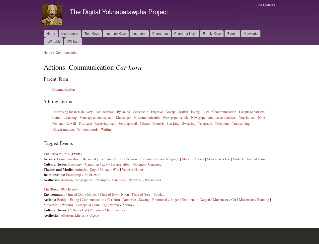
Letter (56, 117)
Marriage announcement (96, 117)
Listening (70, 117)
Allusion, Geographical (77, 180)
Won (116, 169)
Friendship (73, 174)
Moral (186, 159)
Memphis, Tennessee (111, 180)
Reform (199, 159)
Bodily (62, 199)
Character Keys (185, 33)
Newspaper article (175, 117)
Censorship (140, 111)
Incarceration (120, 164)
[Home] (53, 15)
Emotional (159, 199)
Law (105, 164)
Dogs (93, 169)
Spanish (158, 123)
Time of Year (141, 194)
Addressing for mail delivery (72, 111)
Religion (96, 210)
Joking (195, 111)
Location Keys (115, 33)
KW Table (54, 41)
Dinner (92, 194)
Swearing (188, 123)
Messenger (123, 117)
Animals (80, 169)
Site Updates (265, 4)
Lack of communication (219, 111)
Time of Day (75, 194)
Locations (139, 33)
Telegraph (205, 123)
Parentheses (153, 180)
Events (232, 33)
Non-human (247, 117)
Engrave (157, 111)
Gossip (170, 111)
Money (104, 169)
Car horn (130, 159)
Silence (145, 123)
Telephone (222, 123)
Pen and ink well (64, 123)
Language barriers (251, 111)
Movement (214, 159)
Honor (138, 169)
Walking (68, 204)
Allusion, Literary (73, 215)
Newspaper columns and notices (213, 117)
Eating (74, 199)
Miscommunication (147, 117)
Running (263, 199)
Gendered (154, 164)
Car (227, 159)
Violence (138, 164)
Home (51, 33)
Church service (115, 210)
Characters (160, 33)
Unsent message (63, 129)
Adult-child (92, 174)
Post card (85, 123)
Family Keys (212, 33)
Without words (87, 129)
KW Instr (73, 41)
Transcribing (241, 123)
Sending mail (127, 123)
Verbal (114, 204)
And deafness (104, 111)
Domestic (129, 199)
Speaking (172, 123)
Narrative (135, 180)
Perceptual (83, 204)
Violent (238, 159)
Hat (84, 210)
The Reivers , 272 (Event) (63, 153)
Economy (75, 164)
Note (261, 117)
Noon (125, 194)
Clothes (73, 210)
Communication (67, 52)
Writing (106, 129)
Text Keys (91, 33)
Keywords (250, 33)
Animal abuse (256, 159)
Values (126, 169)
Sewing (144, 199)
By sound (123, 111)
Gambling (92, 164)
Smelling (100, 204)
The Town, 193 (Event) (61, 189)
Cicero (94, 215)
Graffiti (183, 111)
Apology (128, 204)
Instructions (69, 33)
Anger (174, 199)
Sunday (159, 194)
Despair (205, 199)
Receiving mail (105, 123)
